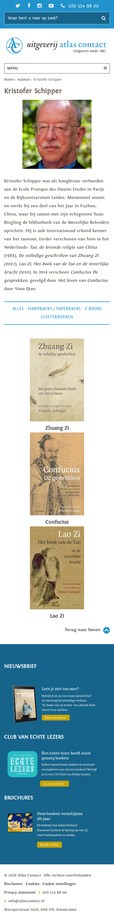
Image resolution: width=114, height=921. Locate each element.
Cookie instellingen (59, 884)
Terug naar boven (82, 630)
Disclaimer (13, 884)
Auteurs (23, 80)
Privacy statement (19, 892)
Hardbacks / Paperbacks (54, 308)
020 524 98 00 (83, 6)
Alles (18, 308)
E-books (93, 308)
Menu (12, 68)
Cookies (33, 884)
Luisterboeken (57, 317)
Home (9, 80)
